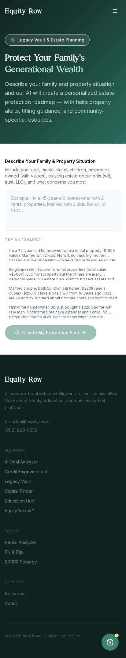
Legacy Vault (18, 481)
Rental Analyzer (20, 542)
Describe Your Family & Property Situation (50, 161)
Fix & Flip (14, 552)
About (11, 603)
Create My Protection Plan (50, 332)
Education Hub (19, 500)
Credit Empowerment (26, 471)
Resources (16, 593)
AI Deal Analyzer (21, 461)
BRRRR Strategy (21, 561)
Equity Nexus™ (19, 510)
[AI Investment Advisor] (110, 642)
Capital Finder (19, 491)
